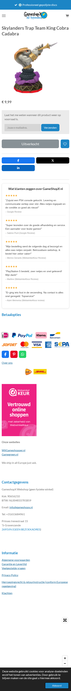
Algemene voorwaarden (16, 560)
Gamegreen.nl (10, 454)
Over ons (7, 362)
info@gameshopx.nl (21, 507)
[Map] (35, 642)
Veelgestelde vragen (14, 568)
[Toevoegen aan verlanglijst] (65, 144)
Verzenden (50, 127)
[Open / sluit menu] (4, 16)
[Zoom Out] (65, 663)
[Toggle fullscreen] (65, 620)
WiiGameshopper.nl (13, 450)
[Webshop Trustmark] (19, 435)
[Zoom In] (65, 658)
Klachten (7, 593)
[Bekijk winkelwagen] (67, 16)
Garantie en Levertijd (14, 564)
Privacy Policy (10, 575)
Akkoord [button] (57, 685)
